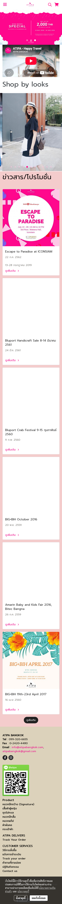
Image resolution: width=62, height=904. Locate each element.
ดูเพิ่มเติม (11, 271)
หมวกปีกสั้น (9, 817)
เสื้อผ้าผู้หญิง (9, 808)
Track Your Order (14, 840)
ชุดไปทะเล (8, 813)
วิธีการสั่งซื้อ (9, 850)
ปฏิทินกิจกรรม (10, 867)
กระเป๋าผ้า (7, 829)
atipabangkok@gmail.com (19, 751)
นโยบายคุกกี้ (23, 891)
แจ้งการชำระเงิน (11, 854)
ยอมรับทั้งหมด (39, 898)
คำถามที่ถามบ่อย (11, 863)
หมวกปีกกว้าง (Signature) (18, 804)
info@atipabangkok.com (27, 747)
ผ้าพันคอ (7, 825)
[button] (48, 4)
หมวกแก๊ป (8, 821)
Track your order (14, 858)
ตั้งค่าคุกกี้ (20, 898)
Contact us (9, 871)
